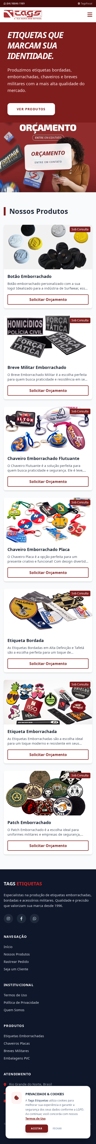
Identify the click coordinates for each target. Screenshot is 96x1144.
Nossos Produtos (17, 954)
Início (8, 947)
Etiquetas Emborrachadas (24, 1036)
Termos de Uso (15, 995)
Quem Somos (14, 1010)
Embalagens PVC (17, 1058)
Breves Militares (16, 1051)
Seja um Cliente (16, 969)
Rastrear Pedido (16, 961)
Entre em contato (48, 162)
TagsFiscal (86, 3)
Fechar (57, 1128)
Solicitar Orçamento (48, 299)
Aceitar (36, 1128)
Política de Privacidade (21, 1002)
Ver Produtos (31, 109)
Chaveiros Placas (17, 1043)
